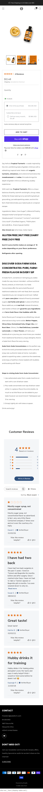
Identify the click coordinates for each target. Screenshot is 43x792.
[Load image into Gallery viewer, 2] (21, 60)
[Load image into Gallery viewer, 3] (32, 60)
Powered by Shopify (21, 783)
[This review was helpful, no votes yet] (28, 540)
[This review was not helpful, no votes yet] (33, 540)
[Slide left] (4, 60)
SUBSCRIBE (6, 762)
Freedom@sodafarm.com (11, 716)
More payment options (21, 145)
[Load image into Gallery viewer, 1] (10, 60)
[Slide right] (38, 60)
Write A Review (24, 479)
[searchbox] (12, 489)
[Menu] (3, 8)
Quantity (7, 90)
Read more (12, 588)
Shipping (7, 82)
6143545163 (6, 720)
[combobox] (30, 495)
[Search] (40, 8)
